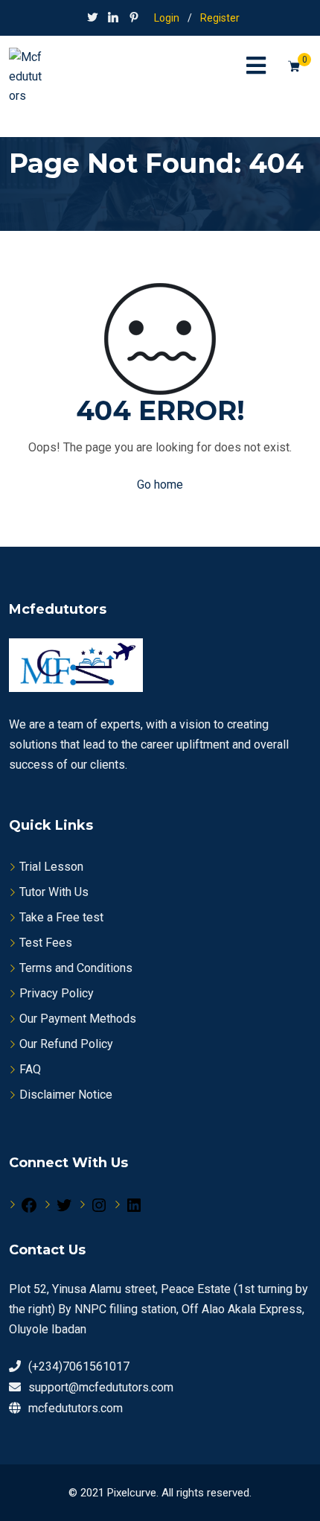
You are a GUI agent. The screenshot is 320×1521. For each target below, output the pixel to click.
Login (166, 18)
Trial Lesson (51, 867)
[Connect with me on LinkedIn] (113, 19)
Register (220, 18)
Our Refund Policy (66, 1044)
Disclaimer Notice (65, 1094)
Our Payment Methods (77, 1019)
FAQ (30, 1069)
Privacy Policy (56, 993)
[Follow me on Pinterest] (134, 19)
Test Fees (45, 943)
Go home (160, 484)
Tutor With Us (54, 892)
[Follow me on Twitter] (92, 19)
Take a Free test (61, 917)
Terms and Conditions (75, 968)
